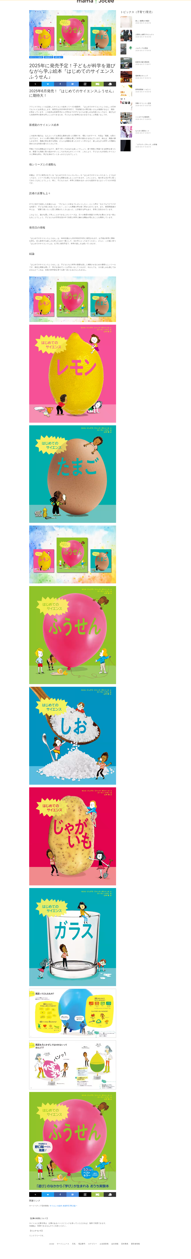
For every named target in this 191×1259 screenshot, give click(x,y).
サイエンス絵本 (56, 1206)
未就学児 (66, 1206)
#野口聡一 (58, 57)
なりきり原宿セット (142, 131)
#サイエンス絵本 (36, 57)
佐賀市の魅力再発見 (142, 62)
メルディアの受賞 (141, 48)
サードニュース (63, 1244)
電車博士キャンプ (141, 76)
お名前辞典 (104, 1244)
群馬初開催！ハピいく (143, 89)
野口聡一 (73, 1206)
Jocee (51, 1244)
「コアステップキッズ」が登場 (146, 144)
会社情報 (114, 1244)
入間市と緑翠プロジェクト (144, 34)
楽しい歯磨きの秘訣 (142, 21)
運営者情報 (135, 1244)
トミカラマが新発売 (142, 117)
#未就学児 (48, 57)
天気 (73, 1244)
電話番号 (81, 1244)
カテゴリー (92, 1244)
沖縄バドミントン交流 (143, 103)
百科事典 (124, 1244)
